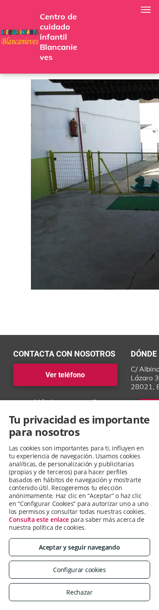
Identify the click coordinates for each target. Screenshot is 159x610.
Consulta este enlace (39, 519)
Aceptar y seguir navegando (79, 547)
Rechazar (79, 592)
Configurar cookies (79, 569)
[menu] (146, 10)
